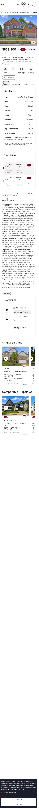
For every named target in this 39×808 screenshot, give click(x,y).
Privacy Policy (20, 789)
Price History (10, 77)
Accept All (18, 800)
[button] (19, 49)
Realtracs (18, 204)
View (29, 184)
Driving (16, 328)
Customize (18, 804)
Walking (24, 328)
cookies (8, 781)
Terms (11, 789)
